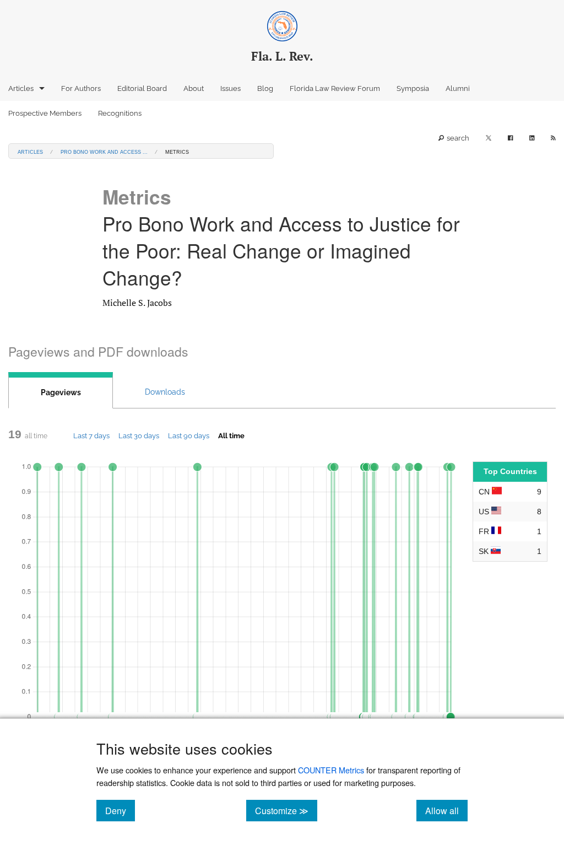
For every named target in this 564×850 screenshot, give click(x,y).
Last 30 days (138, 435)
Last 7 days (91, 435)
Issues (230, 88)
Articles (21, 88)
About (193, 88)
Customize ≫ (286, 810)
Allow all (446, 810)
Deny (120, 810)
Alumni (458, 88)
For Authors (81, 88)
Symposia (413, 88)
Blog (265, 88)
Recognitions (120, 113)
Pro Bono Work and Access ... (104, 151)
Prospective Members (45, 113)
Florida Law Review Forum (335, 88)
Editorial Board (142, 88)
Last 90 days (188, 435)
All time (231, 435)
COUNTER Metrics (331, 770)
